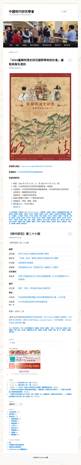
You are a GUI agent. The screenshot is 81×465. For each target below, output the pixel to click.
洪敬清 (16, 220)
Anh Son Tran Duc (33, 212)
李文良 (38, 218)
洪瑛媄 (21, 220)
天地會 (26, 216)
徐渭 (15, 330)
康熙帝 (55, 216)
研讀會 (13, 432)
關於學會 (67, 45)
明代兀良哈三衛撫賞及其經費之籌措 (33, 253)
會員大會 (14, 428)
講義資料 (14, 435)
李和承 (23, 218)
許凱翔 (40, 330)
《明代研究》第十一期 (24, 383)
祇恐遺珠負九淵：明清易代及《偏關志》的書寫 (38, 267)
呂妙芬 (46, 214)
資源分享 (58, 45)
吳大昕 (31, 214)
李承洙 (33, 218)
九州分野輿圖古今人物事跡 (31, 328)
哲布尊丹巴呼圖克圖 (60, 214)
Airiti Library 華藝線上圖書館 (55, 317)
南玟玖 (26, 214)
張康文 (60, 216)
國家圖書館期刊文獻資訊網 (31, 317)
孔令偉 (31, 216)
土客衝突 (13, 216)
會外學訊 (11, 414)
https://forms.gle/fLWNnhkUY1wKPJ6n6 (36, 166)
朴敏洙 (18, 218)
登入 (10, 442)
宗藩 (40, 216)
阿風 (54, 330)
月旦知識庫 (58, 320)
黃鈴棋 (18, 223)
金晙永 (59, 222)
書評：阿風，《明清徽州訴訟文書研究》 (35, 288)
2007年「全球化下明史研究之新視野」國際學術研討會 (35, 387)
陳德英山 (64, 222)
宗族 (69, 328)
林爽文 (11, 220)
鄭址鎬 (44, 222)
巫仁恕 (50, 216)
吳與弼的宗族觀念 (26, 262)
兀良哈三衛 (58, 328)
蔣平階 (14, 222)
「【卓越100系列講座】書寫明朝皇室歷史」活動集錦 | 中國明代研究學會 (33, 389)
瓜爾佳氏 (39, 220)
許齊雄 (45, 330)
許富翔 (20, 222)
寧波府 (45, 216)
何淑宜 (53, 212)
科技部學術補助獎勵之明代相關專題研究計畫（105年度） (42, 297)
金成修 (54, 222)
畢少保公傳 (46, 220)
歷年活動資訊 (34, 45)
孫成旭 (36, 216)
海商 (29, 220)
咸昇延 (51, 214)
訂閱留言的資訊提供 (15, 447)
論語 (24, 222)
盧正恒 (63, 220)
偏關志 (47, 328)
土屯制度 (20, 216)
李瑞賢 (49, 218)
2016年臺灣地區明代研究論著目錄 (32, 301)
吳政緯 (36, 214)
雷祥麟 (13, 223)
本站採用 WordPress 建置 (40, 457)
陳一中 (59, 330)
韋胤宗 (69, 330)
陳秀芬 (64, 330)
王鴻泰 (33, 220)
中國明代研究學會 (21, 11)
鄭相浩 (49, 222)
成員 (17, 45)
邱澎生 (38, 222)
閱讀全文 (18, 206)
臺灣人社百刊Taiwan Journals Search (37, 320)
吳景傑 (41, 214)
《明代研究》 (16, 328)
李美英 (54, 218)
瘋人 (58, 220)
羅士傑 (68, 220)
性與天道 (65, 216)
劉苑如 (21, 214)
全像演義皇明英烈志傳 (63, 212)
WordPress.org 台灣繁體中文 (18, 449)
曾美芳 (13, 218)
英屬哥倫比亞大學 (32, 330)
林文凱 (69, 218)
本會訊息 (20, 212)
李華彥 (59, 218)
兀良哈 (52, 328)
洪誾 (25, 220)
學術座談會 (14, 419)
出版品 (24, 45)
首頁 (10, 45)
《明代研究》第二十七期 (24, 234)
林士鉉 (64, 218)
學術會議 (14, 212)
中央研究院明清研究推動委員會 (30, 172)
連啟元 (33, 222)
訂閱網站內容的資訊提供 (16, 445)
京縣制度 (42, 212)
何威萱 (48, 212)
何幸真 (42, 328)
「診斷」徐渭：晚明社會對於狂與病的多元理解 (38, 258)
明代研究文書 (47, 45)
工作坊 (13, 426)
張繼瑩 (11, 330)
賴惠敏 (28, 222)
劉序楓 (16, 214)
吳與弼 (65, 328)
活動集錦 (14, 430)
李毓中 (44, 218)
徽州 (19, 330)
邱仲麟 (50, 330)
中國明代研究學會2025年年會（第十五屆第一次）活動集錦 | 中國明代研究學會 (36, 394)
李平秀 (28, 218)
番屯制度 (53, 220)
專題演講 (14, 423)
